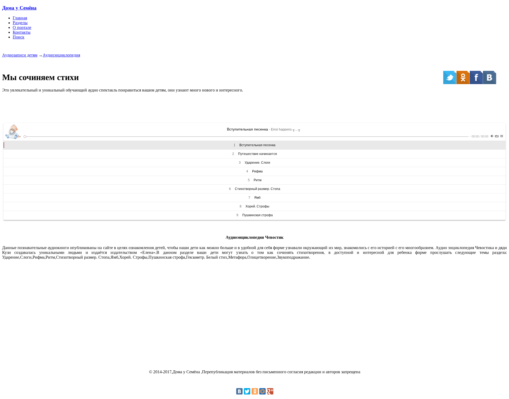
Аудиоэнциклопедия (61, 55)
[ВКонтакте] (239, 391)
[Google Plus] (270, 391)
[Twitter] (247, 391)
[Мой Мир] (262, 391)
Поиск (18, 37)
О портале (22, 27)
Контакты (21, 32)
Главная (20, 18)
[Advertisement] (254, 109)
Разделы (20, 22)
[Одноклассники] (255, 391)
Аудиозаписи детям (19, 55)
